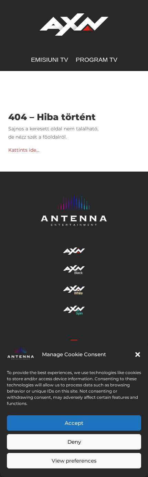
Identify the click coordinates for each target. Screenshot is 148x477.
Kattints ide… (23, 150)
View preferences (74, 460)
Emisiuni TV (49, 60)
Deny (74, 442)
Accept (74, 423)
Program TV (96, 60)
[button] (137, 354)
